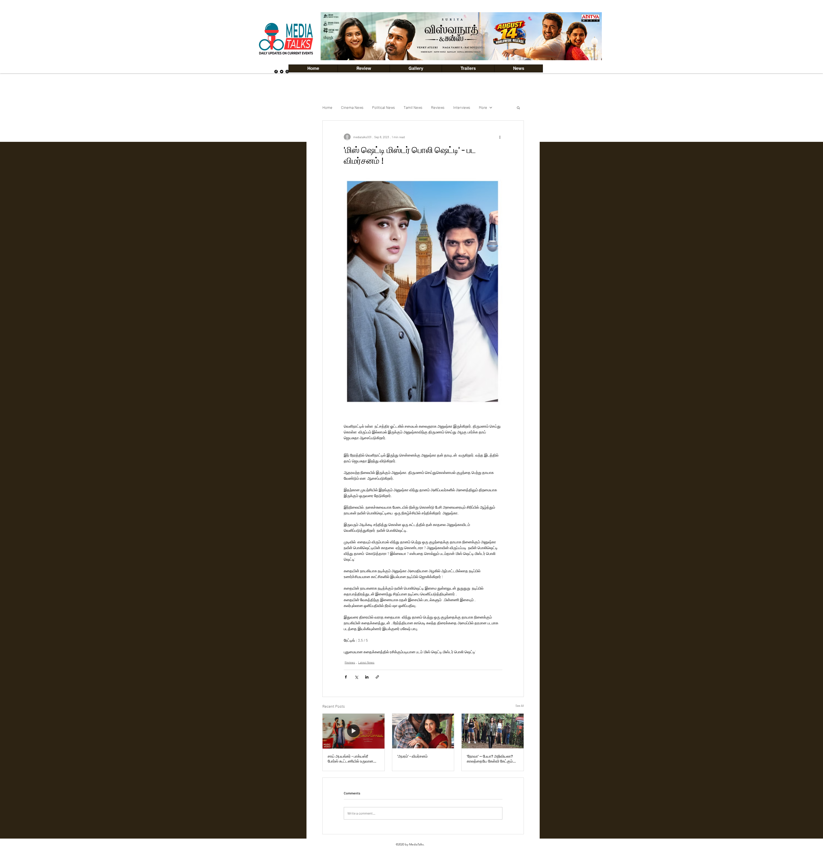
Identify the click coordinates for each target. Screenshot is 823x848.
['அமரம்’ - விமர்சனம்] (423, 731)
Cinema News (352, 107)
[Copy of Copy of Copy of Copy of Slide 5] (461, 51)
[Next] (591, 36)
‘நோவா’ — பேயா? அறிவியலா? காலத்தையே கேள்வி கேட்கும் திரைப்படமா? (490, 759)
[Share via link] (377, 677)
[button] (416, 68)
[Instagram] (287, 71)
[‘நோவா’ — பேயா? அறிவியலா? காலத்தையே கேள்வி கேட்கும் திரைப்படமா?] (493, 731)
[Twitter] (281, 71)
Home (327, 107)
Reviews (438, 107)
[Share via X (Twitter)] (356, 677)
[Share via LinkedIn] (367, 677)
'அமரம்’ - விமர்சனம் (412, 756)
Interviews (461, 107)
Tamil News (413, 107)
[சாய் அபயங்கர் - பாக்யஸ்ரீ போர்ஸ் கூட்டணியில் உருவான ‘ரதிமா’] (353, 731)
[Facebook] (276, 71)
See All (519, 705)
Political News (383, 107)
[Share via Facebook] (346, 677)
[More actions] (499, 136)
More (483, 107)
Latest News (366, 662)
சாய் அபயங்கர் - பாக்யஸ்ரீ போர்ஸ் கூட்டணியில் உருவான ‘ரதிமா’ (350, 759)
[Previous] (331, 36)
